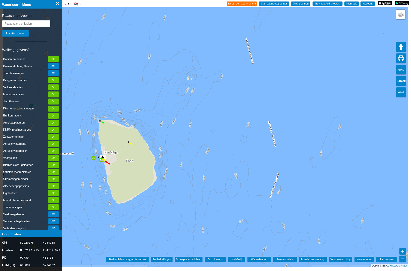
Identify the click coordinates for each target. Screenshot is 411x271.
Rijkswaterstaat (398, 265)
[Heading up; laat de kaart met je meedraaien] (401, 47)
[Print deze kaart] (401, 58)
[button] (128, 142)
